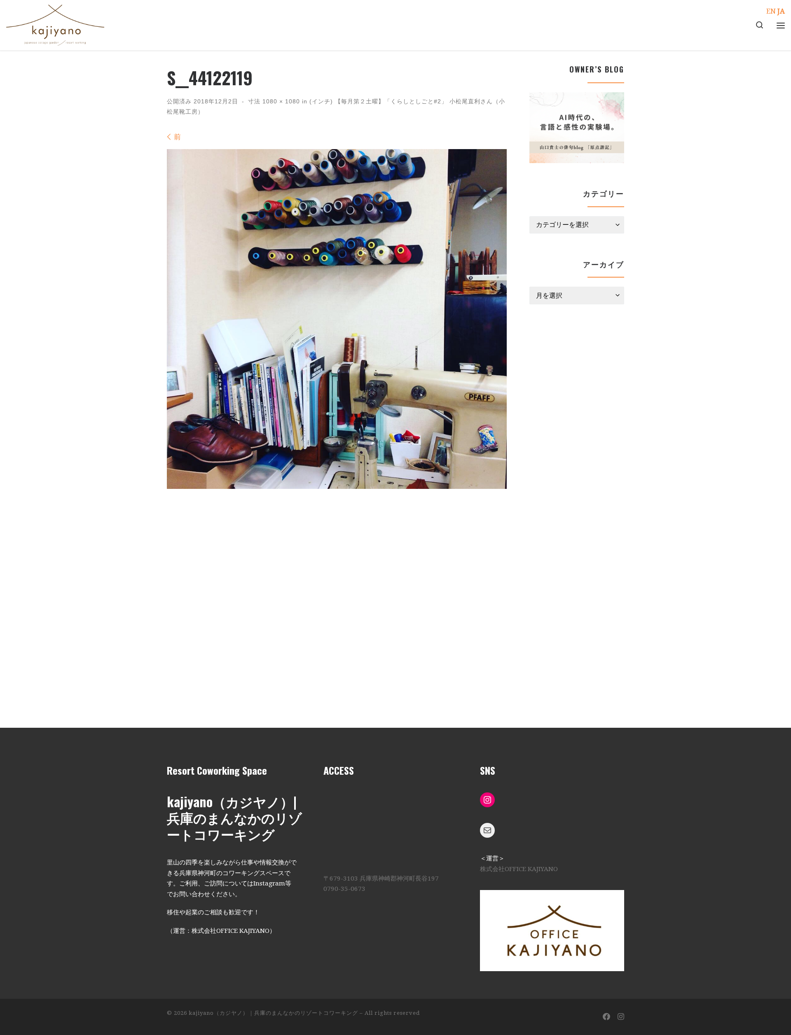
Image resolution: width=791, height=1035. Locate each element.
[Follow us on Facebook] (606, 1017)
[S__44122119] (337, 319)
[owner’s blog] (576, 127)
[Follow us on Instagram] (621, 1017)
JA (781, 11)
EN (771, 11)
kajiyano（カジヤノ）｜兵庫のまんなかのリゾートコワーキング (273, 1013)
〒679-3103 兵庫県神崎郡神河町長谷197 (381, 878)
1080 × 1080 (280, 101)
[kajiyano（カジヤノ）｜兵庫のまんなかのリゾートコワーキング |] (55, 22)
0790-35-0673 (344, 888)
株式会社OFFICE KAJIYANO (519, 869)
